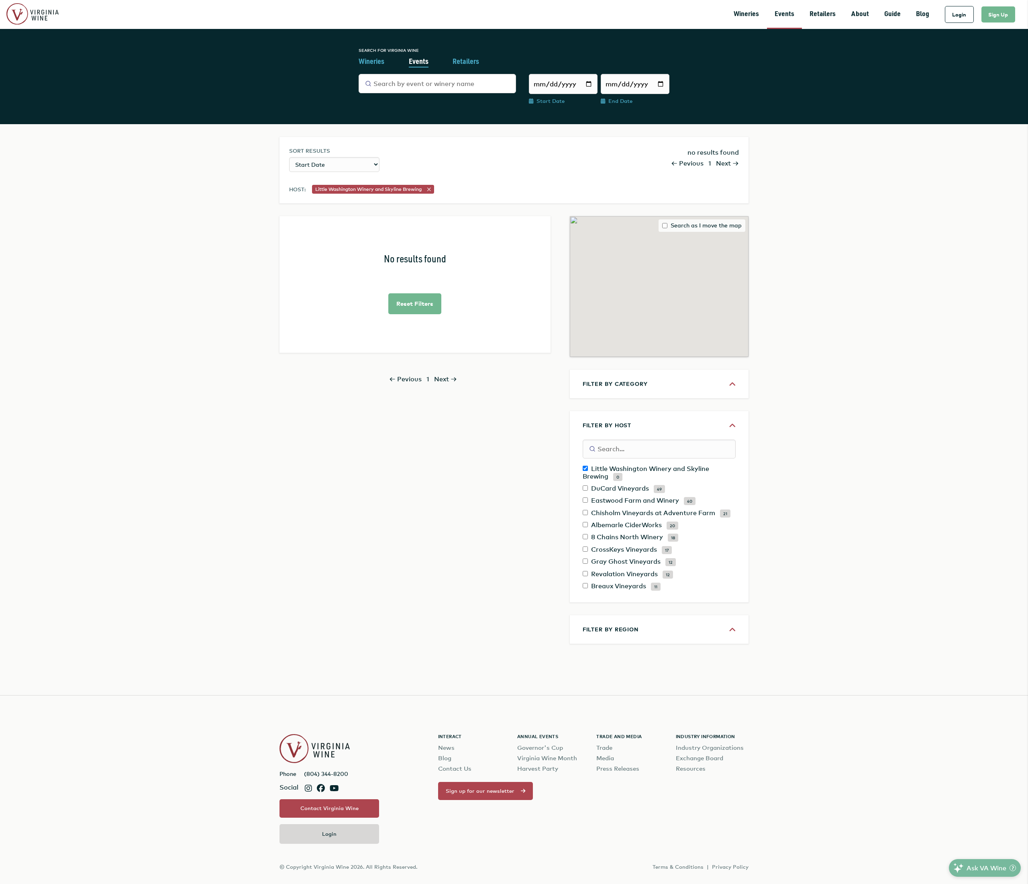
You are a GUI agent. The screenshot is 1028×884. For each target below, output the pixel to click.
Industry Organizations (710, 747)
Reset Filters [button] (414, 303)
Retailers (823, 14)
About (860, 14)
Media (605, 758)
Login (959, 14)
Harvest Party (537, 768)
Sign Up (998, 14)
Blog (922, 14)
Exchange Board (699, 758)
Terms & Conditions (678, 867)
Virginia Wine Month (547, 758)
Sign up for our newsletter (480, 791)
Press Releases (617, 768)
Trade (604, 747)
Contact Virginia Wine (329, 808)
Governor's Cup (540, 747)
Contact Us (454, 768)
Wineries (746, 14)
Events (784, 14)
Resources (691, 768)
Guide (892, 14)
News (446, 747)
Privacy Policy (730, 867)
